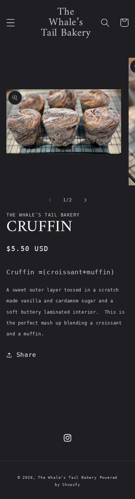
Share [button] (26, 354)
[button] (10, 22)
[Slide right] (85, 200)
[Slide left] (50, 200)
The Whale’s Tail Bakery (67, 477)
